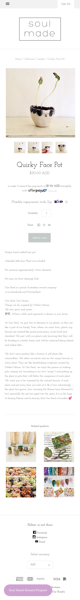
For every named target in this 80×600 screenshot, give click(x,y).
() (65, 4)
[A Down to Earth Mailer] (59, 447)
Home (18, 59)
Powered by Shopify (54, 591)
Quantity (33, 213)
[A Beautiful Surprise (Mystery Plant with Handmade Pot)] (21, 447)
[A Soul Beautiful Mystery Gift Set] (59, 482)
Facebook (42, 532)
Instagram (42, 537)
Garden (41, 59)
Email (42, 541)
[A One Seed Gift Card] (21, 482)
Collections (29, 59)
